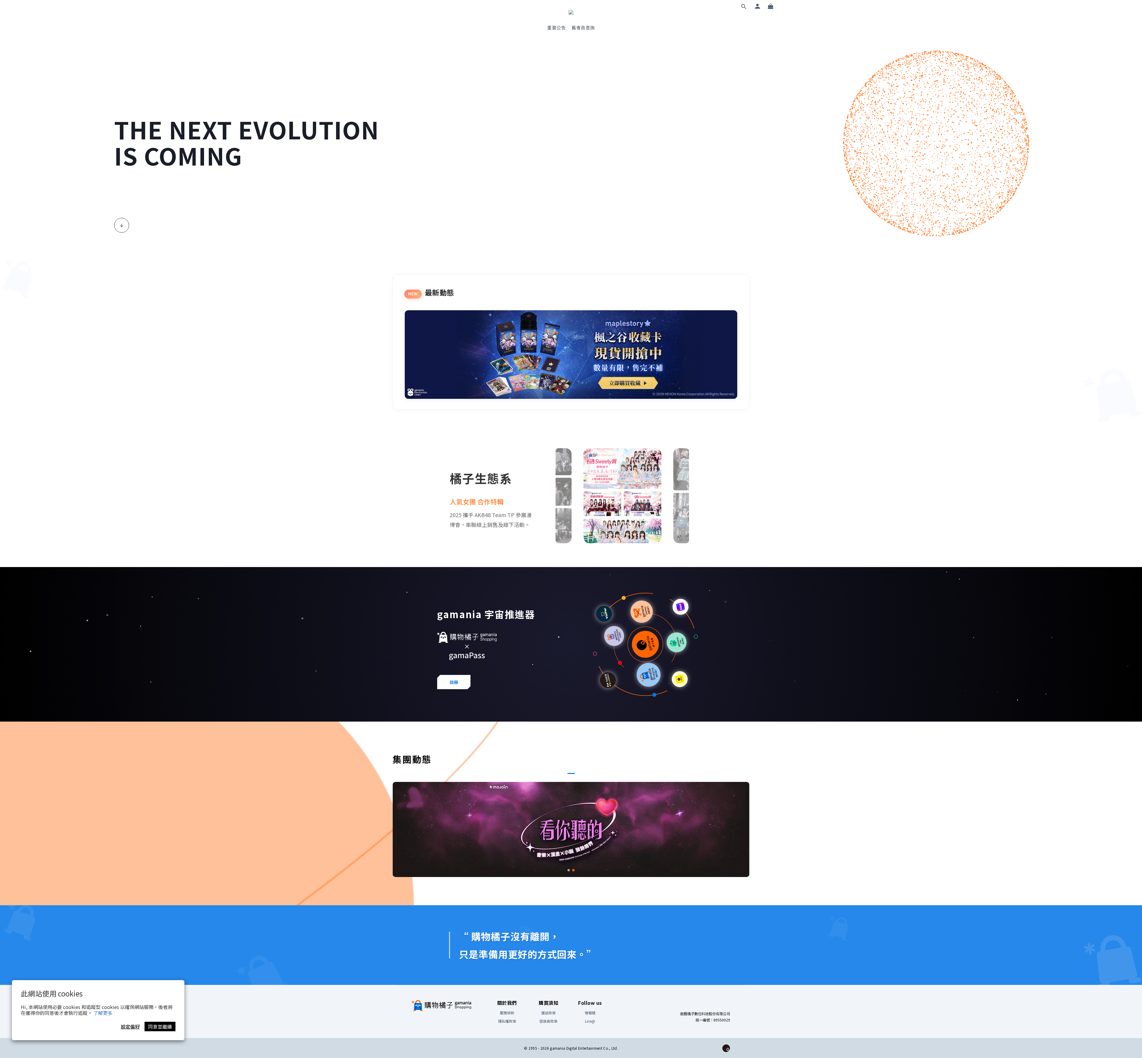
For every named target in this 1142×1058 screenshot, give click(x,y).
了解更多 (102, 1012)
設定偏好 (130, 1026)
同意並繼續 (160, 1026)
